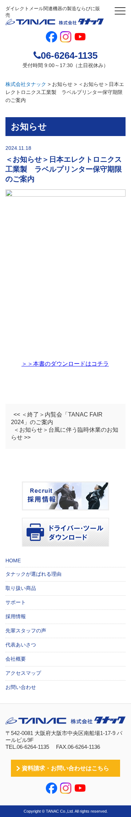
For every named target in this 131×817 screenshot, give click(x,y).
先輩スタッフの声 (25, 630)
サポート (15, 602)
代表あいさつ (20, 645)
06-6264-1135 (69, 55)
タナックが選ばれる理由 (33, 574)
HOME (13, 560)
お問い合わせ (20, 687)
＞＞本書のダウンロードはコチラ (65, 364)
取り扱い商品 (20, 588)
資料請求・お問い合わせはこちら (65, 768)
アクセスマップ (23, 673)
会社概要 (15, 659)
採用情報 (15, 616)
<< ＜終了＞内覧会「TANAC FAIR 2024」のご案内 (57, 418)
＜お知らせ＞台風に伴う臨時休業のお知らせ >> (64, 433)
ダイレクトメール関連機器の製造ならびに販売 (52, 12)
